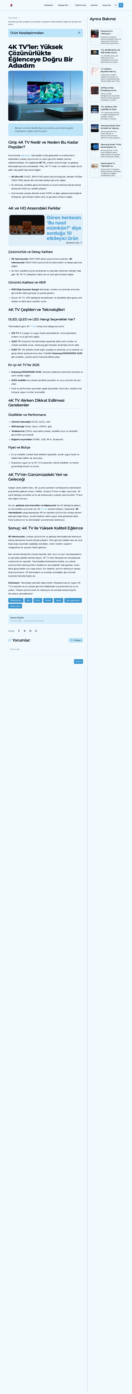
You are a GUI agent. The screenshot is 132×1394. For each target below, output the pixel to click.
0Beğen (77, 640)
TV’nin (44, 509)
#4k (28, 600)
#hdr (37, 600)
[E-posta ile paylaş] (30, 631)
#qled (58, 600)
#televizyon (15, 600)
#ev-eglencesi (73, 600)
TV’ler (33, 326)
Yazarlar (94, 5)
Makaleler (48, 5)
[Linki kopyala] (36, 631)
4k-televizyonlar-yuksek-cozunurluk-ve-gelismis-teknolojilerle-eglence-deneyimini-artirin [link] (45, 23)
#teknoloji (15, 606)
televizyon (26, 155)
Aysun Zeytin (17, 617)
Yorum (78, 661)
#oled (48, 600)
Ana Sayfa (12, 18)
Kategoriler (63, 5)
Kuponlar (106, 5)
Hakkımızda (80, 5)
